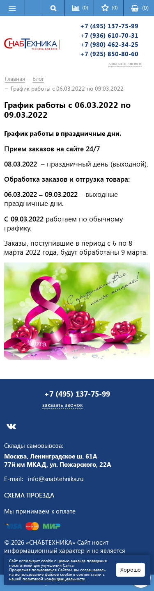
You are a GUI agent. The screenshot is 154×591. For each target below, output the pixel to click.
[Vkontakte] (11, 426)
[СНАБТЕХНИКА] (32, 45)
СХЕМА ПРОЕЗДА (29, 495)
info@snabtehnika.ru (55, 479)
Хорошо (130, 569)
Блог (38, 78)
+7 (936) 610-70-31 (109, 35)
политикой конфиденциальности (54, 579)
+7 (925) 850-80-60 (109, 54)
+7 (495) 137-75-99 (109, 26)
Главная (15, 78)
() (145, 7)
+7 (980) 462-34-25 (109, 44)
